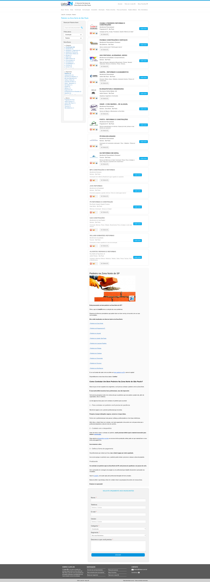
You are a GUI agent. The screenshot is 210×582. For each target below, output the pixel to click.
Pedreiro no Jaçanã (95, 333)
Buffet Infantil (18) (70, 58)
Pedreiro (74, 14)
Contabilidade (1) (70, 63)
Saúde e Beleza (132, 10)
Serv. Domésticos (143, 10)
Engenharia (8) (68, 90)
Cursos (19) (68, 67)
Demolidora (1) (68, 85)
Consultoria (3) (69, 62)
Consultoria (94, 10)
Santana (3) (68, 104)
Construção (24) (70, 47)
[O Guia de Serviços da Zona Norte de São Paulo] (67, 4)
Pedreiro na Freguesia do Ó (97, 328)
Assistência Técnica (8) (71, 52)
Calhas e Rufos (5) (69, 80)
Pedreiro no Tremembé (96, 358)
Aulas (71, 10)
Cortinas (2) (68, 65)
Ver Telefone (104, 34)
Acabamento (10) (69, 75)
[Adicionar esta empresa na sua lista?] (91, 33)
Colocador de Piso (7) (70, 81)
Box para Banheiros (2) (71, 78)
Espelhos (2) (68, 93)
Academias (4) (69, 48)
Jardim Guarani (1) (69, 101)
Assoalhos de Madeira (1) (71, 76)
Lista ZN (63, 14)
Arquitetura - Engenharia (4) (72, 50)
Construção (78, 10)
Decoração (102, 10)
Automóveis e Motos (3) (71, 53)
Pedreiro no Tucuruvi (96, 363)
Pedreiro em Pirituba (95, 348)
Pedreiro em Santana (96, 353)
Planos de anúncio (113, 570)
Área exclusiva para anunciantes (95, 572)
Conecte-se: (134, 572)
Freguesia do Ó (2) (69, 99)
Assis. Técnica (65, 10)
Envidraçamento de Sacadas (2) (73, 91)
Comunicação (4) (70, 60)
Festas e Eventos (110, 10)
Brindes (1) (68, 55)
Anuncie (120, 4)
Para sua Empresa (122, 10)
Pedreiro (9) (68, 73)
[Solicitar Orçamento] (93, 33)
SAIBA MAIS (143, 28)
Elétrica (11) (68, 88)
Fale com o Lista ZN (130, 4)
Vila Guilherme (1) (69, 108)
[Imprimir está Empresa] (96, 33)
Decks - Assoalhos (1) (70, 83)
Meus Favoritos (142, 4)
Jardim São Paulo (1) (70, 103)
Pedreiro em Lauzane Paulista (98, 343)
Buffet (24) (68, 57)
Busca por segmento (92, 575)
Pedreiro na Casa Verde (96, 323)
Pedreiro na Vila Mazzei (96, 368)
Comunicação (86, 10)
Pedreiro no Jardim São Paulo (98, 338)
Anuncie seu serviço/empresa (95, 570)
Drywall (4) (67, 86)
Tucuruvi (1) (68, 106)
